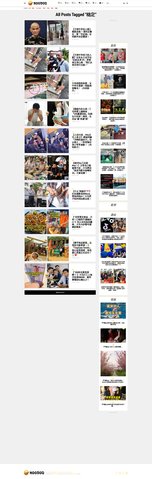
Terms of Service (62, 472)
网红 (33, 8)
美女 (52, 8)
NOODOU (56, 473)
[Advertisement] (113, 31)
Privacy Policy (69, 472)
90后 (44, 8)
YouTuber (38, 8)
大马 (29, 8)
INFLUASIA (74, 473)
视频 (56, 8)
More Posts (60, 292)
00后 (48, 8)
